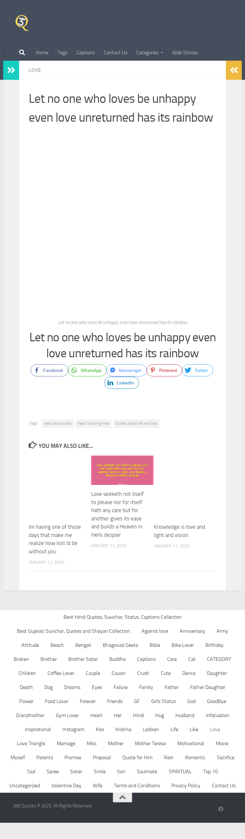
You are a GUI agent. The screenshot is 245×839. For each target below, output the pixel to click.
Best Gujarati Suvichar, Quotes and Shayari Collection (73, 631)
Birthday (214, 645)
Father (172, 687)
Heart (96, 715)
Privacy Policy (185, 785)
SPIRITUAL (180, 771)
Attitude (30, 645)
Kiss (100, 729)
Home (42, 52)
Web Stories (185, 52)
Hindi (138, 715)
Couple (93, 673)
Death (26, 687)
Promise (72, 757)
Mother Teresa (150, 743)
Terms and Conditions (137, 785)
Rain (169, 757)
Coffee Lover (61, 673)
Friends (114, 701)
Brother (49, 659)
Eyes (97, 687)
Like (194, 729)
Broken (21, 659)
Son (121, 771)
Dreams (72, 687)
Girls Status (163, 701)
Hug (159, 715)
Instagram (73, 729)
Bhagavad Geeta (120, 645)
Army (222, 631)
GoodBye (216, 701)
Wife (97, 785)
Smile (100, 771)
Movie (222, 743)
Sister (76, 771)
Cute (166, 673)
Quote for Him (137, 757)
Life (174, 729)
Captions (85, 52)
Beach (57, 645)
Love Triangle (31, 743)
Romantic (195, 757)
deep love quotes (57, 423)
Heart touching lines (93, 423)
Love (35, 70)
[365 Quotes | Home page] (22, 22)
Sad (31, 771)
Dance (189, 673)
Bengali (83, 645)
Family (146, 687)
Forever (88, 701)
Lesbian (151, 729)
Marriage (66, 743)
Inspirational (38, 729)
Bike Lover (183, 645)
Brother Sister (83, 659)
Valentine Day (66, 785)
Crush (143, 673)
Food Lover (56, 701)
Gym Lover (67, 715)
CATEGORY (219, 659)
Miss (91, 743)
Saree (53, 771)
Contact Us (115, 52)
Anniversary (192, 631)
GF (137, 701)
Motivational (190, 743)
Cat (192, 659)
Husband (184, 715)
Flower (26, 701)
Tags (62, 52)
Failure (121, 687)
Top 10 (210, 771)
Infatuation (217, 715)
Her (118, 715)
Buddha (117, 659)
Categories (147, 52)
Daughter (217, 673)
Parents (44, 757)
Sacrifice (225, 757)
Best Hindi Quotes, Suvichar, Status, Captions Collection (122, 617)
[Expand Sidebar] (11, 70)
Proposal (102, 757)
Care (172, 659)
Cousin (119, 673)
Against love (155, 631)
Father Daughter (207, 687)
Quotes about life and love (136, 423)
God (191, 701)
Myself (18, 757)
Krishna (123, 729)
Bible (155, 645)
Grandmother (30, 715)
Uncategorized (25, 785)
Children (27, 673)
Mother (115, 743)
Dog (48, 687)
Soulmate (147, 771)
